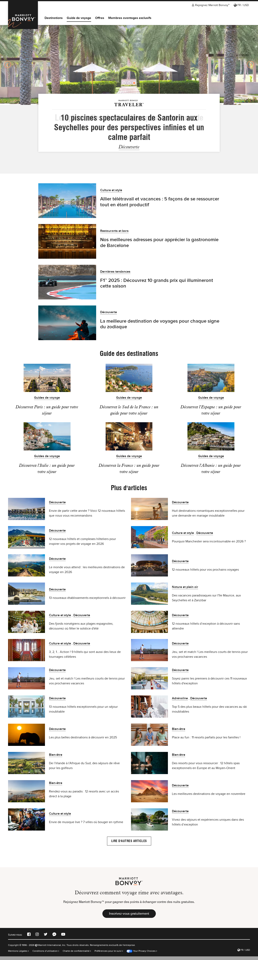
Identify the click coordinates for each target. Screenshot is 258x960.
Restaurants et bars (114, 235)
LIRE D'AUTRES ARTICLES (129, 844)
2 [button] (129, 82)
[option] (129, 64)
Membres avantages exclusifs (129, 18)
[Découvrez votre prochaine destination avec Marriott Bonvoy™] (23, 15)
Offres (99, 18)
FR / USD (243, 5)
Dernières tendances (115, 275)
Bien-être (178, 733)
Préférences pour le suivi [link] (108, 954)
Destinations (54, 18)
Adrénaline (180, 702)
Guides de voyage (47, 401)
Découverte (129, 147)
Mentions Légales (18, 954)
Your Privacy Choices (144, 954)
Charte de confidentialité (76, 954)
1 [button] (124, 82)
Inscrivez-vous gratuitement (129, 917)
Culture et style (111, 194)
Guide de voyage (79, 18)
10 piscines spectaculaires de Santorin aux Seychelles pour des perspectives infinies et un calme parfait (129, 127)
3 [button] (134, 82)
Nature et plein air (185, 591)
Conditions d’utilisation (45, 954)
